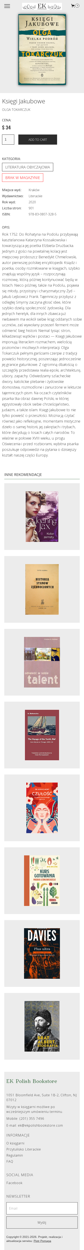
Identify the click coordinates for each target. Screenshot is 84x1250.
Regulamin (14, 1155)
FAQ (9, 1161)
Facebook (14, 1183)
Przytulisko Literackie (23, 1149)
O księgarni (15, 1143)
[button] (75, 5)
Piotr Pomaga (42, 1241)
